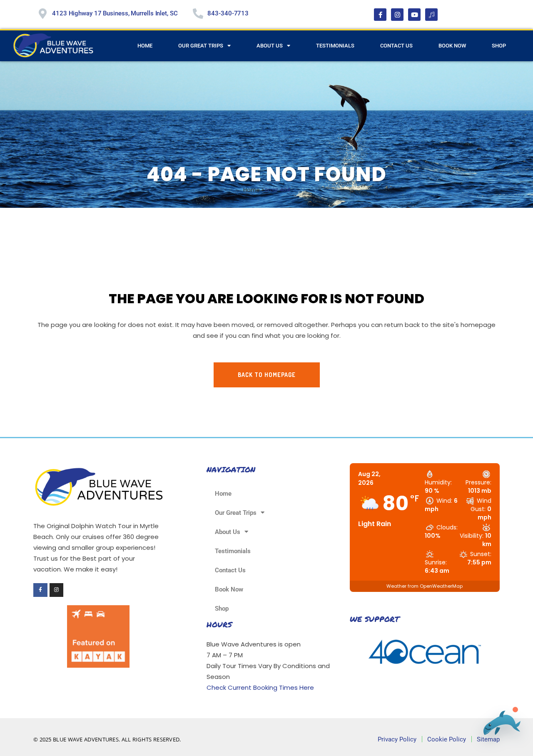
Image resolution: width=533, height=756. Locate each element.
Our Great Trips (200, 45)
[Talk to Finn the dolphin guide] (499, 724)
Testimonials (335, 45)
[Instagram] (397, 14)
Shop (499, 45)
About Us (270, 45)
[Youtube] (414, 14)
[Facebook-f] (380, 14)
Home (144, 45)
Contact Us (396, 45)
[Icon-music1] (431, 14)
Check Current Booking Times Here (260, 687)
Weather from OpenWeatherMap (424, 586)
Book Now (452, 45)
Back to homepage (267, 374)
